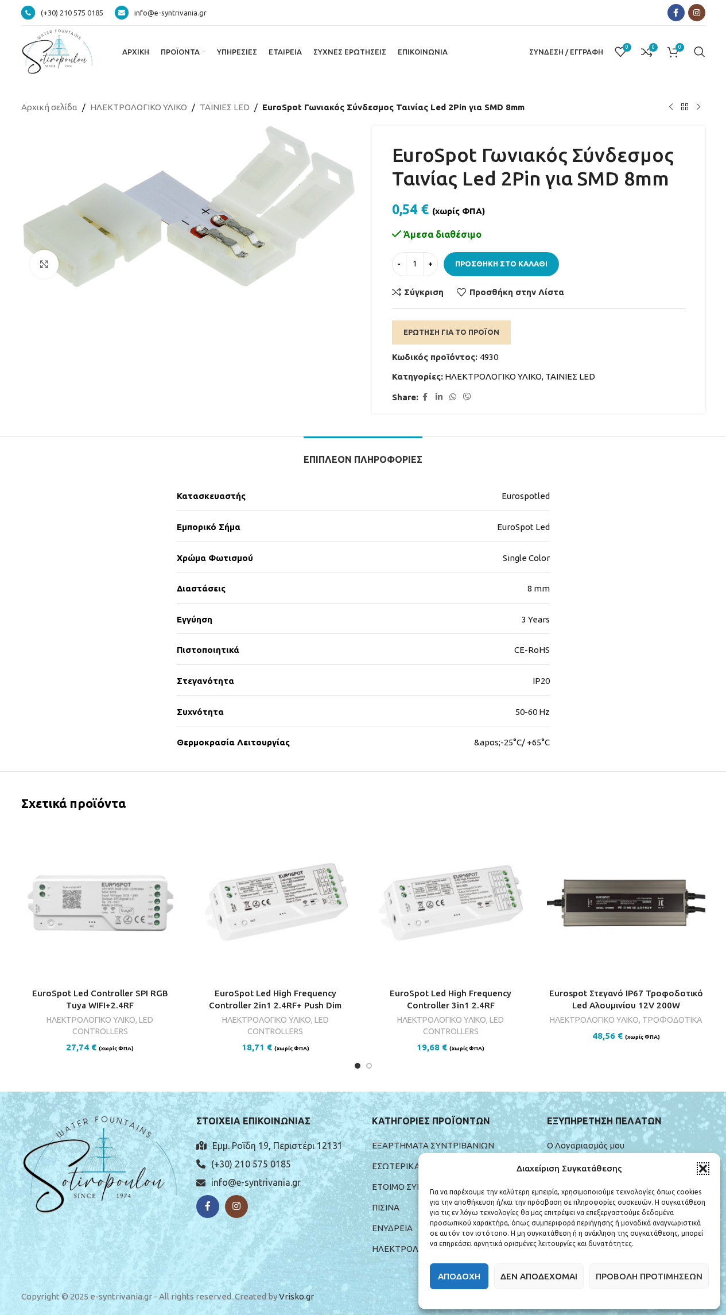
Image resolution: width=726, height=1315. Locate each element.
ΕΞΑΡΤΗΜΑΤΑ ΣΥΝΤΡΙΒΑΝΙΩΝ (433, 1145)
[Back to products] (685, 107)
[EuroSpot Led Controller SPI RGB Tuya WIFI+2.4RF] (100, 903)
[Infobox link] (62, 13)
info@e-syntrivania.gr (256, 1182)
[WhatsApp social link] (453, 397)
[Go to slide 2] (369, 1066)
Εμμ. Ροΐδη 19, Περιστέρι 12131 (277, 1145)
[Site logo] (57, 51)
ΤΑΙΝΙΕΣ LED (225, 107)
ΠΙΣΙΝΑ (385, 1207)
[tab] (363, 453)
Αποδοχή (459, 1276)
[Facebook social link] (676, 12)
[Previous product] (671, 107)
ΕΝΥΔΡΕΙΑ (392, 1228)
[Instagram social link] (696, 12)
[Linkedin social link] (439, 397)
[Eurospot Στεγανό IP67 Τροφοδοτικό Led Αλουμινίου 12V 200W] (626, 903)
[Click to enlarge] (44, 264)
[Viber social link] (467, 397)
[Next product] (698, 107)
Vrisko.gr (296, 1296)
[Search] (699, 51)
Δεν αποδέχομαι (538, 1276)
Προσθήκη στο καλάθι (501, 264)
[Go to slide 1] (357, 1066)
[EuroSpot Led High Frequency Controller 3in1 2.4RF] (451, 903)
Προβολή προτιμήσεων (649, 1276)
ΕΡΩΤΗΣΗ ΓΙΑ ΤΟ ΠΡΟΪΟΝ (451, 332)
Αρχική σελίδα (49, 107)
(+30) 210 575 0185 (251, 1164)
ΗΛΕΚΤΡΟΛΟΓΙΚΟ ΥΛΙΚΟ (138, 107)
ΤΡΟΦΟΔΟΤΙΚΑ (672, 1019)
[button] (703, 1168)
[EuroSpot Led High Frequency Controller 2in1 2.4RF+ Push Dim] (275, 903)
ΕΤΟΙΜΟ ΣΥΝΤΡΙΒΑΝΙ (414, 1187)
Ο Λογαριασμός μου (585, 1145)
